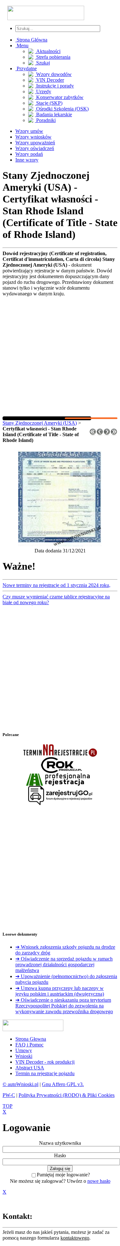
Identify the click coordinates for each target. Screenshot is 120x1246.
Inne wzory (26, 160)
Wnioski (23, 1056)
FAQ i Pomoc (29, 1044)
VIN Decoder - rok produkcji (45, 1062)
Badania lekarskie (53, 114)
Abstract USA (29, 1067)
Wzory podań (29, 154)
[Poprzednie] (99, 433)
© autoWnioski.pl (20, 1084)
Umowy (23, 1050)
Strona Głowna (30, 1039)
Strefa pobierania (52, 57)
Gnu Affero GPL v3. (63, 1084)
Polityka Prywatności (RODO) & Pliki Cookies (67, 1095)
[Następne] (106, 433)
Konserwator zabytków (59, 97)
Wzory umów (29, 131)
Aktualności (47, 51)
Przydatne (26, 68)
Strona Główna (31, 39)
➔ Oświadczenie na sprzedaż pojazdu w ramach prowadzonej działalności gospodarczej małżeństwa (64, 964)
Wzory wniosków (33, 137)
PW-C (9, 1095)
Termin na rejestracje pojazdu (45, 1073)
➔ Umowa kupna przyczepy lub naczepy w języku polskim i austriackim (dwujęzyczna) (59, 991)
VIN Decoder (49, 80)
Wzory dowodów (53, 74)
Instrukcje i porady (54, 85)
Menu (21, 45)
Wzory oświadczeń (34, 148)
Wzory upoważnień (35, 142)
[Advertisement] (60, 356)
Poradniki (45, 120)
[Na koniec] (113, 433)
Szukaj (42, 62)
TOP (7, 1106)
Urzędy (43, 91)
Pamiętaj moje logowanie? (63, 1174)
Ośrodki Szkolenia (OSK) (62, 108)
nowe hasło (98, 1181)
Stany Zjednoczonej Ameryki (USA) (40, 423)
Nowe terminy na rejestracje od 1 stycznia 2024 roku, (56, 585)
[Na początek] (92, 433)
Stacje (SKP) (48, 103)
